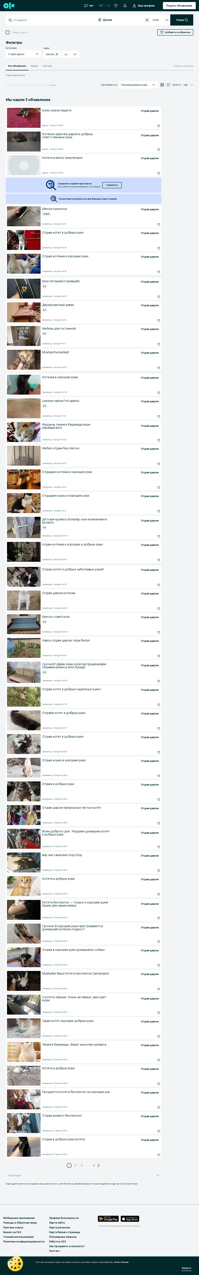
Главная (9, 85)
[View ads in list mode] (162, 85)
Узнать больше (121, 1262)
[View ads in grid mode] (168, 85)
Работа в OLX (57, 1241)
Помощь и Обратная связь (20, 1222)
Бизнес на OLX (12, 1232)
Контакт (54, 1250)
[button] (125, 5)
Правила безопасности (64, 1218)
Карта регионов (59, 1227)
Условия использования (18, 1236)
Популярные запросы (63, 1236)
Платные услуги (13, 1227)
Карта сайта (57, 1222)
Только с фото (19, 32)
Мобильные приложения (19, 1218)
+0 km (155, 20)
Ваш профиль (146, 5)
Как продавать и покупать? (67, 1246)
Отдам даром (20, 85)
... (88, 1165)
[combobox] (52, 20)
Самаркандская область (38, 85)
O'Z (101, 5)
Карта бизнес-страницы (64, 1232)
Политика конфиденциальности (23, 1241)
